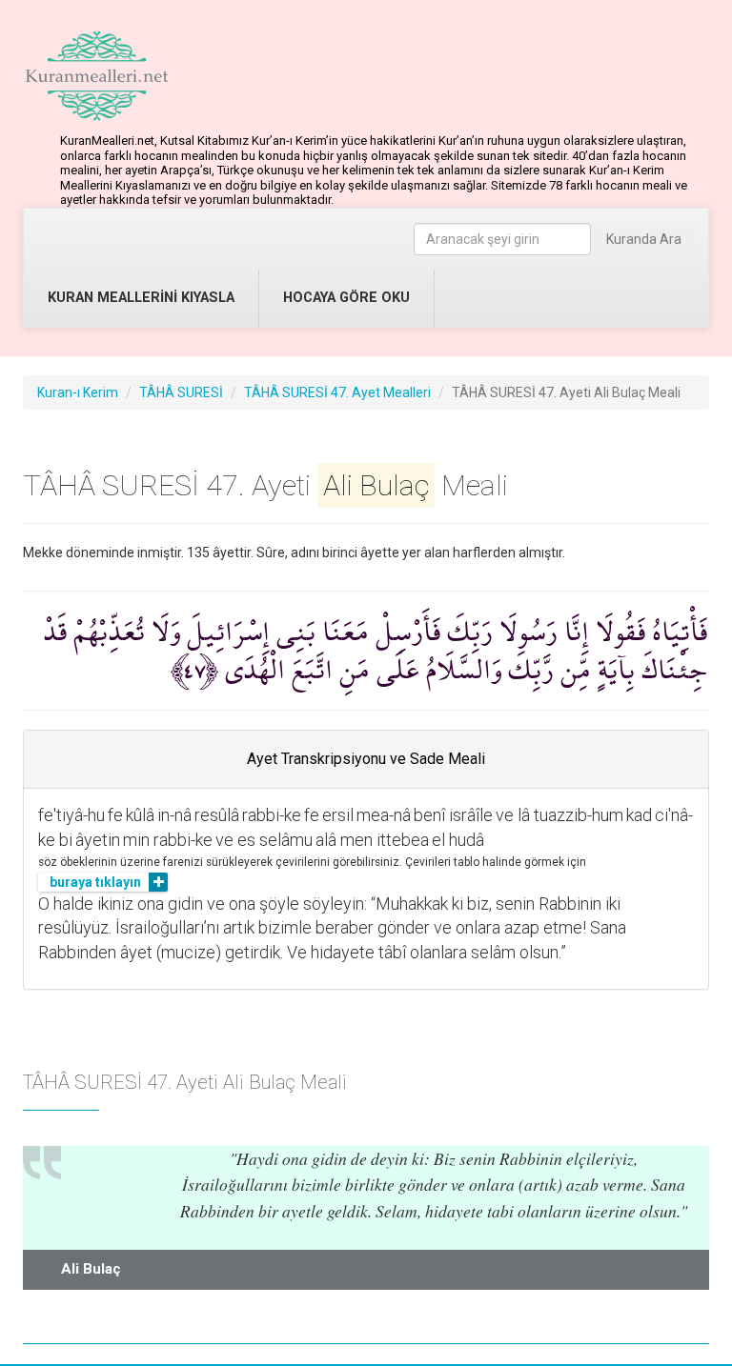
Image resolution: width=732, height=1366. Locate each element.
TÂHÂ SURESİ (181, 392)
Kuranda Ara (643, 239)
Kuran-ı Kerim (77, 392)
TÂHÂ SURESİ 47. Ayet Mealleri (337, 392)
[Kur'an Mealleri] (97, 76)
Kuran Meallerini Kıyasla (141, 298)
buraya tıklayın (95, 882)
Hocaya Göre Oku (346, 298)
